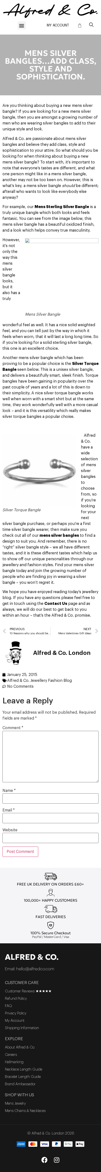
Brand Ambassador (20, 1084)
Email (8, 810)
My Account (58, 25)
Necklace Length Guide (23, 1069)
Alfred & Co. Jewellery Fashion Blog (39, 681)
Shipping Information (22, 1028)
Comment (12, 728)
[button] (22, 25)
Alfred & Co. (32, 957)
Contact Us (55, 604)
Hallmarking (14, 1062)
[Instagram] (56, 1160)
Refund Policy (16, 998)
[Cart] (79, 25)
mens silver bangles (59, 535)
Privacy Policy (15, 1013)
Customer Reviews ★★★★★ (28, 991)
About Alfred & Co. (20, 1047)
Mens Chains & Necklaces (25, 1111)
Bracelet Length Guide (23, 1077)
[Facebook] (44, 1160)
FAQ (8, 1006)
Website (9, 830)
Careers (11, 1055)
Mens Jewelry (15, 1103)
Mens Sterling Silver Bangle (62, 207)
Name (9, 791)
